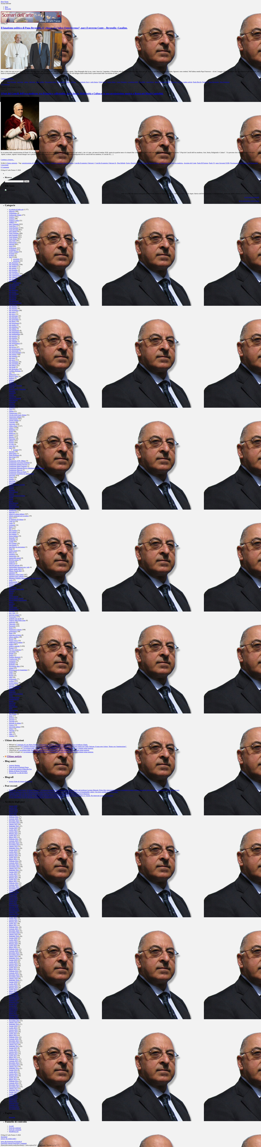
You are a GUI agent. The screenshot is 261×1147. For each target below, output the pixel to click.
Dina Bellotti (121, 163)
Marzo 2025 (13, 837)
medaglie (12, 562)
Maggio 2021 (13, 921)
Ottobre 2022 (13, 890)
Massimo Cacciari (176, 82)
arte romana (13, 354)
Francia (11, 477)
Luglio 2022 (13, 896)
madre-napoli (13, 551)
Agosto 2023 (13, 872)
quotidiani (12, 662)
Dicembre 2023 (14, 865)
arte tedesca (12, 365)
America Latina (14, 220)
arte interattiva (13, 318)
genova (11, 488)
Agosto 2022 (13, 894)
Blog (6, 7)
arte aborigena (13, 263)
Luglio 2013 (13, 1094)
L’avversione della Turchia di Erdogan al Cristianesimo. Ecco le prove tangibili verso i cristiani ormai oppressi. (58, 748)
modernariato (13, 582)
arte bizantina (13, 270)
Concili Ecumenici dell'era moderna (61, 163)
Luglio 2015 (13, 1050)
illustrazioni (12, 505)
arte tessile (12, 367)
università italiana (14, 727)
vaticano (73, 82)
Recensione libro (50, 82)
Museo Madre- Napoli (16, 598)
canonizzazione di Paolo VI (30, 163)
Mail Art (11, 552)
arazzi (11, 246)
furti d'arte (12, 481)
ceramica (12, 407)
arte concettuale (14, 274)
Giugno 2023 (13, 876)
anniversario (13, 242)
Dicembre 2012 (14, 1107)
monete (11, 585)
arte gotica (12, 312)
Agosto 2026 (13, 806)
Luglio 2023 (13, 874)
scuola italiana (13, 683)
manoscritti (12, 556)
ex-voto (11, 444)
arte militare (13, 329)
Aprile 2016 (13, 1033)
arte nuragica (13, 336)
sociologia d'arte (14, 697)
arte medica (12, 325)
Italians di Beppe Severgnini (18, 771)
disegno (11, 437)
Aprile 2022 (13, 901)
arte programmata (14, 349)
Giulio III (140, 163)
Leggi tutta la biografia (251, 197)
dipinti (11, 435)
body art (11, 387)
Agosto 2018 (13, 982)
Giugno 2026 (13, 810)
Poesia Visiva (13, 640)
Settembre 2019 (14, 958)
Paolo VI (205, 82)
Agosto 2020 (13, 938)
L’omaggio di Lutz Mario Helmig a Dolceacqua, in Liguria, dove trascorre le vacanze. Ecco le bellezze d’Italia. (52, 745)
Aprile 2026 (13, 813)
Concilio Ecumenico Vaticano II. (105, 163)
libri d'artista (13, 530)
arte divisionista (14, 285)
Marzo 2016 (13, 1035)
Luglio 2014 (13, 1072)
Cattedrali (12, 406)
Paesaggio (12, 626)
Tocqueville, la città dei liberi (18, 773)
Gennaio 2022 (13, 907)
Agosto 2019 (13, 960)
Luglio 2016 (13, 1028)
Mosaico (11, 591)
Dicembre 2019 (14, 953)
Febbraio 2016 (13, 1037)
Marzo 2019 (13, 969)
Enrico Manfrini (131, 163)
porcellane (12, 651)
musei (11, 595)
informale (12, 508)
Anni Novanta (13, 230)
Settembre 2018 (14, 980)
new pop (12, 611)
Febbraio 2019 (13, 971)
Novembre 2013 (14, 1087)
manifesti (12, 554)
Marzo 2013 (13, 1101)
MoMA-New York (15, 584)
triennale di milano (15, 723)
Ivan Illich (142, 82)
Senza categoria (12, 163)
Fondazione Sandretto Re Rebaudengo (21, 474)
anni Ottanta (13, 231)
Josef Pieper (150, 82)
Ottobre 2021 (13, 912)
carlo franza (94, 82)
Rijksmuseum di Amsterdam (18, 670)
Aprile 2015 (13, 1055)
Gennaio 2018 (13, 995)
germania (12, 490)
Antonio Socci (85, 82)
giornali (11, 494)
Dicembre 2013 (14, 1085)
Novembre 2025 (14, 822)
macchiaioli (12, 545)
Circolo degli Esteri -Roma (17, 415)
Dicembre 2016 (14, 1019)
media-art (12, 563)
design (11, 431)
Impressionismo (14, 507)
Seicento (11, 685)
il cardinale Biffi (133, 82)
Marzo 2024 (13, 859)
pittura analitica (14, 637)
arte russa (12, 358)
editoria (11, 441)
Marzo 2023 (13, 881)
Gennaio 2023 (13, 885)
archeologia (12, 248)
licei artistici (13, 532)
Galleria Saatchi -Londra (17, 485)
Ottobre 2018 (13, 978)
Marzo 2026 (13, 815)
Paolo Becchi (197, 82)
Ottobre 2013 (13, 1088)
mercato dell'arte (14, 565)
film (10, 459)
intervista (32, 82)
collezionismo (13, 418)
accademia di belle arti (16, 209)
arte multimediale (14, 334)
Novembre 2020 (14, 932)
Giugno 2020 (13, 942)
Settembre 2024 (14, 848)
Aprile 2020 (13, 945)
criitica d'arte (13, 426)
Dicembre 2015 (14, 1041)
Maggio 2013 (13, 1098)
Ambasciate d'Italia (15, 215)
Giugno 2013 (13, 1096)
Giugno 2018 (13, 986)
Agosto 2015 (13, 1048)
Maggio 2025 (13, 833)
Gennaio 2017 (13, 1017)
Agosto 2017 (13, 1004)
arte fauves (12, 299)
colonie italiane (14, 420)
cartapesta (12, 402)
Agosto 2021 (13, 916)
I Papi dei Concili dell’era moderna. (171, 163)
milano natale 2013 (15, 569)
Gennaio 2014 (13, 1083)
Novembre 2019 (14, 954)
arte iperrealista (14, 319)
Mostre (11, 593)
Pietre (11, 633)
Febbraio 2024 (13, 861)
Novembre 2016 (14, 1021)
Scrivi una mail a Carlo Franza (249, 201)
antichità (11, 244)
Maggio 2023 (13, 877)
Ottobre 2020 (13, 934)
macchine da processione (17, 547)
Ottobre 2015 (13, 1044)
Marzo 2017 (13, 1013)
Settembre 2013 (14, 1090)
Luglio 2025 (13, 830)
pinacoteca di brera (15, 635)
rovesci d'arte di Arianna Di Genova (20, 781)
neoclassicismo (14, 609)
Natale (11, 606)
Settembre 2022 (14, 892)
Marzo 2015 (13, 1057)
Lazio (11, 523)
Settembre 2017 (14, 1002)
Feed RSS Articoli (7, 1143)
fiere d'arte (12, 457)
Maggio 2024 (13, 855)
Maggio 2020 (13, 943)
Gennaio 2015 (13, 1061)
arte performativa (14, 343)
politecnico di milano (15, 642)
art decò (11, 255)
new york (12, 613)
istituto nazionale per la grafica (19, 516)
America (11, 217)
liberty (11, 527)
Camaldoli (12, 393)
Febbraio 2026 (13, 817)
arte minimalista (14, 332)
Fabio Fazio (102, 82)
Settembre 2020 (14, 936)
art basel (11, 253)
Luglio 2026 (13, 808)
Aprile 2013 (13, 1099)
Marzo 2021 (13, 925)
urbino (11, 729)
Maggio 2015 (13, 1054)
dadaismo (12, 430)
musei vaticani (13, 596)
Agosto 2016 (13, 1026)
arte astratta (12, 268)
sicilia (11, 696)
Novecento (12, 617)
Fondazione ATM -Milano (17, 461)
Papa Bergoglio (214, 82)
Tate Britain (13, 714)
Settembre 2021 (14, 914)
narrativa (12, 604)
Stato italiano (61, 82)
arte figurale (13, 305)
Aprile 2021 (13, 923)
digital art (12, 433)
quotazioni (12, 661)
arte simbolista (13, 362)
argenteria (16, 259)
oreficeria (12, 622)
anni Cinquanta (14, 224)
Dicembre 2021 (14, 909)
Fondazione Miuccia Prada (17, 472)
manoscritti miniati (15, 558)
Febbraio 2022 (13, 905)
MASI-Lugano (14, 560)
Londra (11, 541)
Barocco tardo (13, 376)
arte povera (12, 347)
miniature (12, 573)
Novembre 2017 (14, 999)
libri (10, 529)
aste (10, 373)
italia (37, 82)
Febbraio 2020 (13, 949)
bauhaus (11, 378)
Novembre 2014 (14, 1065)
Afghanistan (13, 213)
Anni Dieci (12, 226)
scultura (11, 681)
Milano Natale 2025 (15, 571)
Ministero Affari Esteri (16, 574)
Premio (11, 653)
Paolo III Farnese (202, 163)
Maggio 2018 (13, 988)
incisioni (15, 450)
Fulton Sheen (111, 82)
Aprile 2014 (13, 1077)
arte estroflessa (13, 294)
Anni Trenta (13, 239)
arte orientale (13, 341)
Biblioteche (12, 384)
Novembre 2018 (14, 977)
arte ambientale (14, 264)
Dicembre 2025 (14, 821)
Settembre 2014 (14, 1068)
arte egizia (12, 288)
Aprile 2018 (13, 989)
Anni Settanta (13, 237)
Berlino (11, 382)
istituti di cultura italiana (16, 514)
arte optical (12, 340)
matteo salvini (187, 82)
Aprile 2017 (13, 1011)
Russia (11, 675)
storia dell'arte (13, 710)
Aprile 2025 (13, 835)
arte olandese (13, 338)
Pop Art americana (15, 650)
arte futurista (13, 308)
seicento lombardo (15, 686)
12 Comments (5, 84)
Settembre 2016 (14, 1024)
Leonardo (12, 525)
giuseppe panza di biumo (17, 496)
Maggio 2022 (13, 899)
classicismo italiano (15, 417)
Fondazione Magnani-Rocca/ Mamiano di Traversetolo (26, 468)
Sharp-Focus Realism (16, 694)
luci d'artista (13, 543)
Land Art (12, 521)
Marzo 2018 (13, 991)
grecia (11, 501)
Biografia (8, 9)
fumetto (11, 479)
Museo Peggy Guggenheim (18, 600)
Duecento (12, 439)
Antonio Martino (14, 765)
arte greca (12, 314)
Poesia (11, 639)
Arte (10, 257)
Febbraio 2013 (13, 1103)
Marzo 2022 (13, 903)
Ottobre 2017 (13, 1000)
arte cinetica (17, 283)
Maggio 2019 (13, 966)
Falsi (10, 448)
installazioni (13, 510)
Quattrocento (13, 659)
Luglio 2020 (13, 940)
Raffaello (12, 664)
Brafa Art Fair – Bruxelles (17, 389)
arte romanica (13, 356)
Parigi (11, 628)
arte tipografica (14, 369)
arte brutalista (13, 272)
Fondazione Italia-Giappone (18, 466)
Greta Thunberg (122, 82)
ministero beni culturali (16, 576)
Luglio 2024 (13, 852)
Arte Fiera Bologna (15, 303)
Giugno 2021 (13, 920)
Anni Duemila (11, 82)
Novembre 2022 (14, 888)
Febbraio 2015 (13, 1059)
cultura (26, 82)
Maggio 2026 (13, 811)
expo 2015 (12, 446)
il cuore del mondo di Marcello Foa (20, 769)
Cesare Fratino (45, 163)
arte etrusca (12, 296)
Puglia (11, 655)
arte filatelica (13, 307)
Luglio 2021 (13, 918)
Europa (11, 442)
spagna (11, 701)
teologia (11, 718)
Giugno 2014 (13, 1074)
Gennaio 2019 (13, 973)
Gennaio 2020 (13, 951)
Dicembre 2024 (14, 843)
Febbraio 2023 (13, 883)
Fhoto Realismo (14, 455)
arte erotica (12, 292)
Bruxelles (12, 391)
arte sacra (12, 360)
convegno (20, 82)
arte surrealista (13, 363)
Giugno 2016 (13, 1030)
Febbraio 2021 (13, 927)
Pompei (11, 648)
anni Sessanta (13, 235)
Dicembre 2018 (14, 975)
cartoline (11, 404)
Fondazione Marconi (15, 470)
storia (68, 82)
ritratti (11, 672)
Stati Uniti (12, 703)
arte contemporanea (15, 275)
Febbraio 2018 (13, 993)
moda (11, 580)
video (11, 734)
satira (10, 677)
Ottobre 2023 (13, 868)
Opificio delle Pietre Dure (17, 620)
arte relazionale (14, 351)
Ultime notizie (14, 756)
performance (13, 631)
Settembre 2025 (14, 826)
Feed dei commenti (15, 1130)
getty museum (13, 492)
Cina (10, 409)
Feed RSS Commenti (20, 1143)
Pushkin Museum (14, 657)
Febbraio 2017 (13, 1015)
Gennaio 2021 (13, 929)
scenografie (12, 679)
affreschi (11, 211)
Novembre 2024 (14, 844)
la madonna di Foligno (16, 519)
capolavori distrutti (15, 398)
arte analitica (13, 266)
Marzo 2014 (13, 1079)
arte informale (13, 316)
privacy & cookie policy (8, 1139)
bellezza (11, 380)
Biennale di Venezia (15, 385)
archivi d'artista (14, 252)
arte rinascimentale (15, 352)
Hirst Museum (13, 503)
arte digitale (12, 281)
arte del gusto (13, 279)
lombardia (12, 540)
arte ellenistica (13, 290)
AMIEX (11, 222)
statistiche (12, 705)
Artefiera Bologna (15, 371)
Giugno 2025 (13, 832)
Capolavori (12, 396)
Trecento (12, 721)
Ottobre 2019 (13, 956)
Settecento (12, 692)
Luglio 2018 (13, 984)
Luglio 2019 (13, 962)
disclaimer (4, 1137)
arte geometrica (14, 310)
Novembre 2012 (14, 1109)
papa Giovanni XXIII (222, 163)
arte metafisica (13, 327)
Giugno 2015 (13, 1052)
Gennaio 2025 (13, 841)
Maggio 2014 (13, 1076)
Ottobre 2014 (13, 1066)
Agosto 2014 (13, 1070)
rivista (11, 674)
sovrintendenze (14, 699)
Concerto (12, 422)
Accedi (11, 1126)
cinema (11, 411)
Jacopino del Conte (190, 163)
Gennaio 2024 (13, 863)
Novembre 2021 (14, 910)
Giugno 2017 (13, 1008)
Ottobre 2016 (13, 1022)
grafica (11, 499)
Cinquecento (13, 413)
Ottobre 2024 (13, 846)
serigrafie (12, 690)
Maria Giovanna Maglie (162, 82)
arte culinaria (13, 277)
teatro (11, 716)
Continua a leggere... (7, 78)
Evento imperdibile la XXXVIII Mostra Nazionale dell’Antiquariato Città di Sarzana (36, 797)
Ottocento (12, 624)
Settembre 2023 (14, 870)
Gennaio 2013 (13, 1105)
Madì (10, 549)
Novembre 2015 (14, 1043)
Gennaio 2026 (13, 819)
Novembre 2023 (14, 866)
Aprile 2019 (13, 967)
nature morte (13, 607)
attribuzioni (12, 374)
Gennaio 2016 (13, 1039)
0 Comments (5, 167)
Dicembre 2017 (14, 997)
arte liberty (12, 321)
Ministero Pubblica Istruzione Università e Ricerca (25, 578)
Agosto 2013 (13, 1092)
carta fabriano (13, 400)
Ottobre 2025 (13, 824)
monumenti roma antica (16, 589)
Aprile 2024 (13, 857)
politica (42, 82)
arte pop (11, 345)
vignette (11, 736)
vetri (10, 732)
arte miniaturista (14, 330)
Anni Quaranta (14, 233)
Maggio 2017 (13, 1010)
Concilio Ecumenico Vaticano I (84, 163)
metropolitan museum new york (19, 567)
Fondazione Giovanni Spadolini (19, 463)
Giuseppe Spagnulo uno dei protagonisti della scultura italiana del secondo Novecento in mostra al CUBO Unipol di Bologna (49, 794)
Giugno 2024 (13, 854)
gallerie (11, 486)
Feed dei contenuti (15, 1128)
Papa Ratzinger (224, 82)
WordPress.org (13, 1131)
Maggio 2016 (13, 1032)
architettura (12, 250)
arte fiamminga (14, 301)
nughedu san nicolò (15, 618)
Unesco (11, 725)
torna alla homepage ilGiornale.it (11, 1141)
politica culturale (14, 646)
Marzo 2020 (13, 947)
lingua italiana (13, 536)
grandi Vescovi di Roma (151, 163)
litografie (12, 538)
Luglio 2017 (13, 1006)
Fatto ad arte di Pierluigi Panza (19, 767)
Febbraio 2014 (13, 1081)
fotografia (12, 475)
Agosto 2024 (13, 850)
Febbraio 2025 (13, 839)
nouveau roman (14, 615)
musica (11, 602)
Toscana (11, 719)
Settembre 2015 (14, 1046)
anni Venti (12, 241)
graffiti (11, 497)
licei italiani (12, 534)
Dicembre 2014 (14, 1063)
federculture (13, 453)
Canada (11, 395)
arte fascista (12, 297)
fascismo (12, 452)
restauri (11, 668)
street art (11, 712)
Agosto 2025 (13, 828)
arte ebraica (12, 286)
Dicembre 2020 (14, 931)
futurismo (12, 483)
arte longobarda (14, 323)
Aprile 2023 (13, 879)
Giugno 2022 (13, 898)
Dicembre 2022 (14, 887)
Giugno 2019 (13, 964)
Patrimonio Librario (15, 629)
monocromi (12, 587)
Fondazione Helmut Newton (18, 464)
